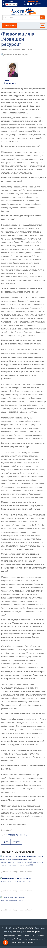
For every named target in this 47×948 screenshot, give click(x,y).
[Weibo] (36, 4)
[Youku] (39, 4)
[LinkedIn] (25, 4)
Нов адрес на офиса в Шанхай (12, 900)
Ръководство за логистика (12, 935)
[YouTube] (31, 4)
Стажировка (16, 842)
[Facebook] (28, 4)
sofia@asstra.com (32, 1)
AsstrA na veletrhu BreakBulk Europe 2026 (16, 881)
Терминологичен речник (31, 932)
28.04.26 (8, 872)
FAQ (13, 939)
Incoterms (16, 932)
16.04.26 (8, 910)
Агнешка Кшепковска (17, 835)
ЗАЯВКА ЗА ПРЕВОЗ (9, 25)
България (12, 4)
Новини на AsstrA (13, 49)
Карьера (6, 842)
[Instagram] (33, 4)
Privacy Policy (30, 935)
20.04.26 (8, 891)
